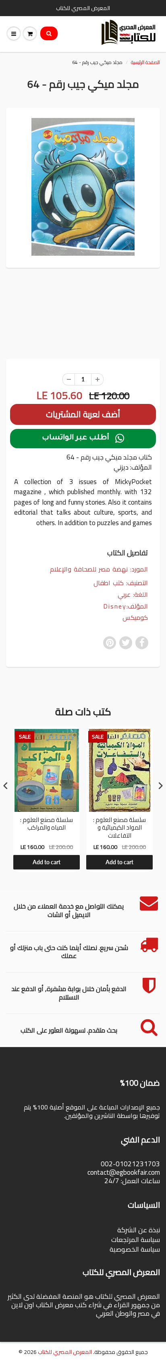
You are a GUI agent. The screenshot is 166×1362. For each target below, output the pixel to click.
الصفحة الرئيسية (145, 62)
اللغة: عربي (133, 594)
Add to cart (46, 862)
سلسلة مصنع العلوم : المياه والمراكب (46, 825)
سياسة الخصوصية (135, 1249)
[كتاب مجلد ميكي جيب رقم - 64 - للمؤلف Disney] (83, 187)
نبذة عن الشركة (138, 1229)
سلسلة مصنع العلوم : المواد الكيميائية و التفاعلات (119, 828)
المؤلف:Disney (125, 606)
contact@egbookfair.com (123, 1172)
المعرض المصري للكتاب (65, 1352)
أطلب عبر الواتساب (83, 438)
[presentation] (5, 785)
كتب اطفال (108, 583)
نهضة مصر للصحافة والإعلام (89, 569)
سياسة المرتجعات (135, 1239)
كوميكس (135, 617)
